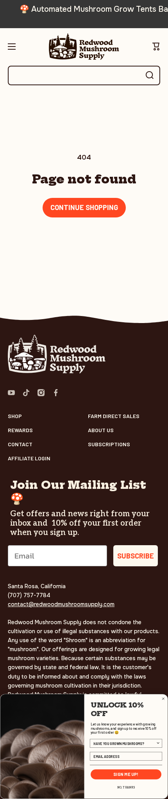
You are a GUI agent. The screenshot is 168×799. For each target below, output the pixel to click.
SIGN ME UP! (126, 774)
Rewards (20, 430)
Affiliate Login (29, 458)
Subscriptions (109, 444)
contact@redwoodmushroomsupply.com (61, 604)
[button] (156, 46)
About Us (101, 430)
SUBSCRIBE (135, 555)
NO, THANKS (125, 787)
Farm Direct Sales (113, 416)
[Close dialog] (163, 698)
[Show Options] (158, 743)
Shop (15, 416)
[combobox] (84, 75)
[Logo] (84, 46)
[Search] (150, 75)
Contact (20, 444)
